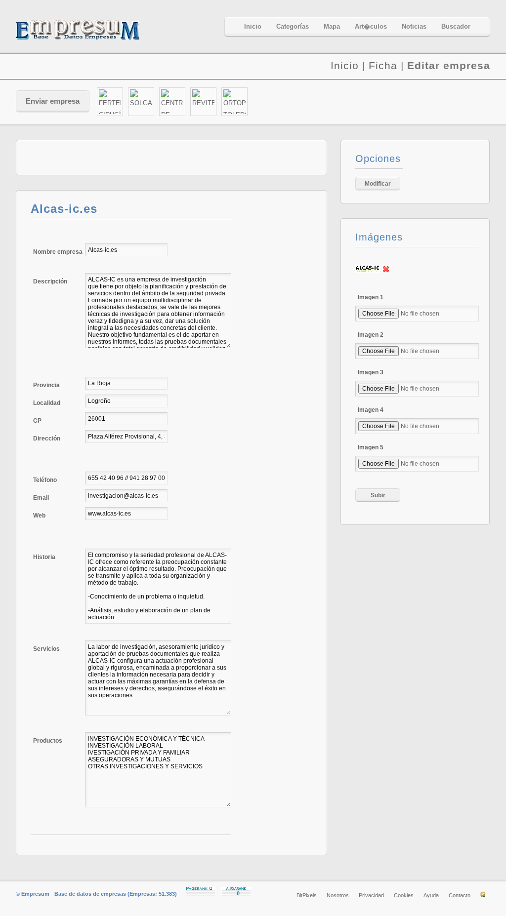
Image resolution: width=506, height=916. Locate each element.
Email (41, 497)
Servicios (46, 648)
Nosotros (338, 895)
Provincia (46, 385)
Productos (47, 740)
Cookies (404, 895)
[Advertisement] (374, 102)
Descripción (50, 281)
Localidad (46, 402)
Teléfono (45, 480)
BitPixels (306, 895)
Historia (44, 557)
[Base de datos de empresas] (90, 30)
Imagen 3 (370, 372)
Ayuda (431, 895)
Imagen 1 (370, 297)
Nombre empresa (58, 251)
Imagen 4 (370, 409)
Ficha (383, 65)
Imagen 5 (370, 447)
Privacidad (371, 895)
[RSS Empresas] (482, 895)
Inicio (345, 65)
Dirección (46, 438)
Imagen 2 (370, 334)
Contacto (459, 895)
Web (39, 515)
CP (37, 420)
